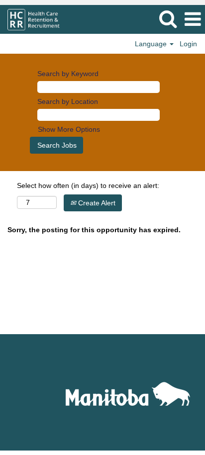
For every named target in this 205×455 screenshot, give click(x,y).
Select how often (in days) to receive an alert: (88, 185)
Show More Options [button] (69, 129)
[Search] (167, 18)
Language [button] (152, 44)
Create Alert (95, 203)
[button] (192, 19)
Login (188, 44)
